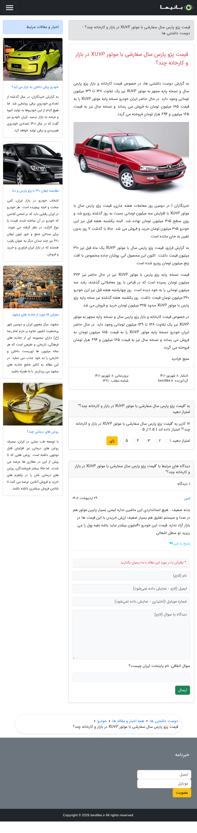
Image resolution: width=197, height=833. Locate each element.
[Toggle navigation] (9, 7)
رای (112, 441)
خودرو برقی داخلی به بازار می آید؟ (35, 87)
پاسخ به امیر (181, 543)
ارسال (182, 690)
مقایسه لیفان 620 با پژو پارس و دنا (35, 190)
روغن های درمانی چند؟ (43, 431)
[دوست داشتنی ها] (176, 7)
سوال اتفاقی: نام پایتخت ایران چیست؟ (159, 666)
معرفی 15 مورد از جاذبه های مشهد (35, 314)
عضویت (182, 793)
